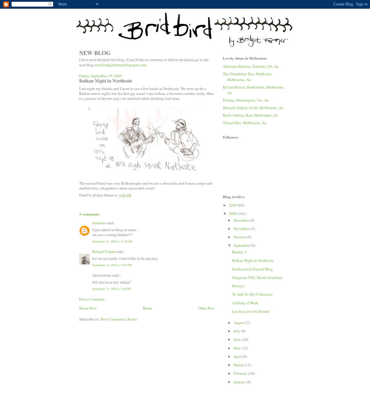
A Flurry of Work (245, 303)
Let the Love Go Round (250, 311)
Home (147, 308)
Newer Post (88, 308)
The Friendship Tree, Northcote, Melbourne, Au (247, 76)
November (242, 228)
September (242, 245)
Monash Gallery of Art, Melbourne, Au (253, 107)
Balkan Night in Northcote (253, 260)
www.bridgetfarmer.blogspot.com (120, 64)
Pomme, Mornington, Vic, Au (246, 100)
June (238, 339)
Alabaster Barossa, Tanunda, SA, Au (251, 66)
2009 (233, 205)
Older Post (206, 308)
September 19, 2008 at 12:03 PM (112, 265)
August (240, 322)
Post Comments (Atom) (119, 319)
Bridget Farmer (104, 251)
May (238, 348)
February (241, 373)
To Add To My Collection (252, 294)
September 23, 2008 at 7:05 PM (111, 289)
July (237, 331)
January (240, 381)
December (242, 220)
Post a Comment (92, 299)
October (240, 237)
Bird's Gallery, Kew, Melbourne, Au (250, 115)
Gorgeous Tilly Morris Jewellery (257, 277)
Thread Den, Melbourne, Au (245, 122)
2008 (233, 213)
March (239, 364)
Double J (239, 252)
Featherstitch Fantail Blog (252, 269)
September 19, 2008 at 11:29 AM (112, 241)
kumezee (99, 222)
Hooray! (238, 285)
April (238, 356)
